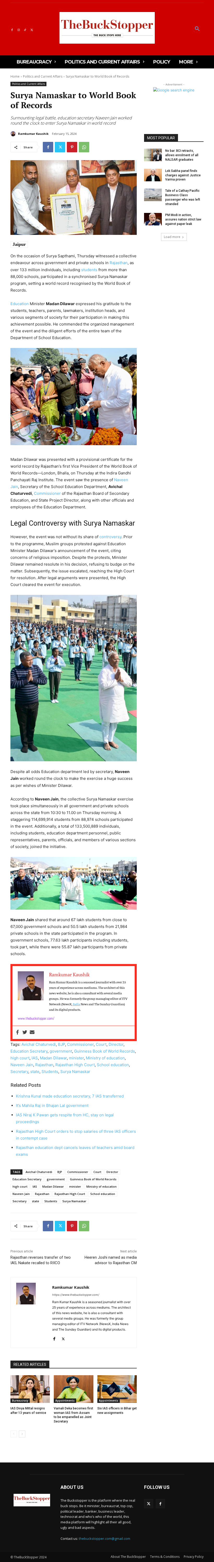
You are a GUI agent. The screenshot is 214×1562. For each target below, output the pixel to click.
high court (19, 1057)
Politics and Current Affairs (42, 76)
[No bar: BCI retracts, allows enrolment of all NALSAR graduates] (153, 155)
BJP (61, 1044)
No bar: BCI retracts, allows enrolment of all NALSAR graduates (181, 155)
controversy (110, 536)
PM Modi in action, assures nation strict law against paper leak (183, 219)
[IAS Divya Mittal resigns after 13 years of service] (30, 1389)
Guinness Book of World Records (104, 1051)
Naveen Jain (21, 1064)
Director (116, 1044)
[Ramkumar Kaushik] (13, 133)
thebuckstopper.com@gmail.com (104, 1538)
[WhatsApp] (84, 147)
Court (101, 1044)
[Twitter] (32, 29)
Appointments (65, 1400)
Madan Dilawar (53, 1057)
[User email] (32, 1032)
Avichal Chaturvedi (38, 1044)
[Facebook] (12, 29)
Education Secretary (28, 1051)
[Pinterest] (72, 147)
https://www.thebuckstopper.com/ (75, 1295)
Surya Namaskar (75, 1071)
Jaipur (19, 244)
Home (15, 76)
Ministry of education (105, 1057)
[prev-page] (13, 1434)
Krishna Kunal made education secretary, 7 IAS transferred (70, 1096)
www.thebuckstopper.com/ (36, 1018)
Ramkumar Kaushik (33, 134)
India (76, 1004)
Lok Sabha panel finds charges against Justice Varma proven (183, 175)
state (34, 1071)
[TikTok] (25, 29)
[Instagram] (18, 29)
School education (113, 1064)
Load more (172, 237)
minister (76, 1057)
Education (19, 303)
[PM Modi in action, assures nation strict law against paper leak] (153, 219)
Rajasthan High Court (75, 1064)
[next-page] (22, 1434)
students (89, 269)
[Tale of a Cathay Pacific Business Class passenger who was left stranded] (153, 195)
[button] (197, 29)
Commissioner (47, 493)
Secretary (19, 1071)
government (61, 1051)
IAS (35, 1057)
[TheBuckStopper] (107, 28)
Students (49, 1071)
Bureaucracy (20, 1400)
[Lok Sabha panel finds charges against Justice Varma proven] (153, 175)
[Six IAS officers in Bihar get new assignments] (117, 1389)
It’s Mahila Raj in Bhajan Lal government (52, 1105)
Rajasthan (119, 262)
